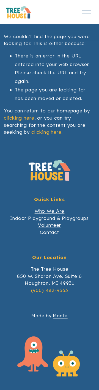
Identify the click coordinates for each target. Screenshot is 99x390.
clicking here (19, 118)
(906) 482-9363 (49, 290)
